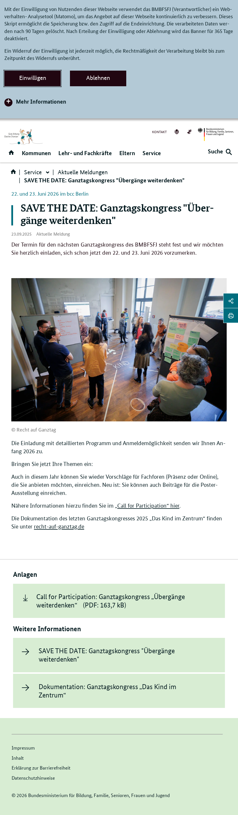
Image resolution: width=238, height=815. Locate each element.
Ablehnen (98, 77)
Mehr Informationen (41, 101)
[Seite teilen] (230, 300)
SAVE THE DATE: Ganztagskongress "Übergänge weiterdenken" (107, 655)
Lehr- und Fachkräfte (85, 153)
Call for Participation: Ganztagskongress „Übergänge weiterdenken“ (110, 600)
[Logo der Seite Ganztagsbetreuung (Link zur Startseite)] (23, 137)
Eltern (127, 153)
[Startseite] (14, 173)
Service (152, 153)
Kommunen (36, 153)
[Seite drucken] (230, 315)
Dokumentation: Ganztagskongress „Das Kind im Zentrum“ (107, 690)
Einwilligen (32, 77)
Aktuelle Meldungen (83, 172)
